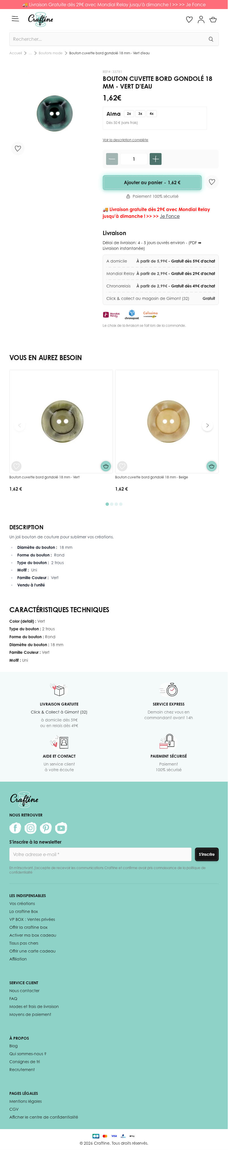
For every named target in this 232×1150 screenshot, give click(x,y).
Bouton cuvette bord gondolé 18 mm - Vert (44, 477)
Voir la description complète (125, 140)
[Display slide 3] (116, 504)
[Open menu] (15, 19)
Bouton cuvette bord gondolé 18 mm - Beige (151, 477)
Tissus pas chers (23, 943)
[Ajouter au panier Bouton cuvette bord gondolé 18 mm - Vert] (106, 466)
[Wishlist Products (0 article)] (189, 19)
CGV (14, 1109)
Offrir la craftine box (28, 927)
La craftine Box (23, 911)
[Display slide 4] (121, 504)
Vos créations (22, 903)
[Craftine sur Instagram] (30, 828)
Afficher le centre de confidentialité (43, 1117)
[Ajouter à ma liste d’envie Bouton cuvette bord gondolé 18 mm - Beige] (122, 466)
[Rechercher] (210, 39)
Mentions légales (25, 1101)
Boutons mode (51, 53)
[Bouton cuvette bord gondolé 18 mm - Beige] (167, 421)
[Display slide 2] (111, 504)
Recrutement (22, 1069)
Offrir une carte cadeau (32, 951)
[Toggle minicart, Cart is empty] (213, 19)
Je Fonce (196, 4)
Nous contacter (24, 990)
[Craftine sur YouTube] (61, 828)
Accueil (15, 53)
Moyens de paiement (30, 1014)
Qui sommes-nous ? (27, 1053)
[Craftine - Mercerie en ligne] (40, 19)
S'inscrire (207, 854)
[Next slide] (207, 425)
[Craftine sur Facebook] (15, 828)
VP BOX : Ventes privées (32, 919)
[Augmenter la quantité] (156, 159)
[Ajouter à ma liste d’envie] (18, 148)
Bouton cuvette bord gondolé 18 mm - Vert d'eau (109, 53)
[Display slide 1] (107, 504)
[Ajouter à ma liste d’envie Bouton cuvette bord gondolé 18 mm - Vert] (16, 466)
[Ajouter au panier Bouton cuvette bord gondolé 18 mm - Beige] (212, 466)
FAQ (13, 998)
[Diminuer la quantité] (112, 159)
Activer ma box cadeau (32, 935)
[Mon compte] (201, 19)
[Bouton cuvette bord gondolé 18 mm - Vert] (61, 421)
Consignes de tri (24, 1061)
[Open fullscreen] (53, 114)
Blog (13, 1045)
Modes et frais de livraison (34, 1006)
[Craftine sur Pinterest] (46, 828)
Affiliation (18, 958)
